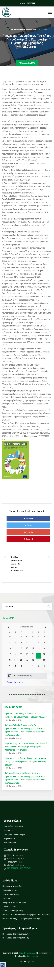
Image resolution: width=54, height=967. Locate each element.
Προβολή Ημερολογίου (15, 682)
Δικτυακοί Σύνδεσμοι (11, 906)
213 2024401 (12, 868)
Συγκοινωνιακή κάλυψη (11, 894)
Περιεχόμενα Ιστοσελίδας (12, 886)
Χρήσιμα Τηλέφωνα (10, 890)
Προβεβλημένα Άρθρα (17, 30)
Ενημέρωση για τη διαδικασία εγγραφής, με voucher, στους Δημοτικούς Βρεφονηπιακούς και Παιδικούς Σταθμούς (26, 761)
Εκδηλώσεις (8, 830)
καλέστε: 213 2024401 (28, 3)
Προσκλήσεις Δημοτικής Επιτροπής (16, 938)
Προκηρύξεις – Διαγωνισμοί (14, 834)
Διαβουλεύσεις (9, 838)
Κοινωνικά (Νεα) (31, 30)
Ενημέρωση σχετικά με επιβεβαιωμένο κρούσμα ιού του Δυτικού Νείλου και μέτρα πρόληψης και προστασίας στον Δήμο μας (26, 746)
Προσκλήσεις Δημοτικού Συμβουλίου (16, 934)
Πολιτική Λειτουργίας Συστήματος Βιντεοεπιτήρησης (23, 919)
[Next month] (45, 626)
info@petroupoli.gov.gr (15, 865)
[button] (3, 964)
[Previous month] (8, 626)
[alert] (27, 676)
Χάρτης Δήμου (8, 898)
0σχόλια (44, 30)
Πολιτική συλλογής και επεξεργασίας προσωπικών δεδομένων (26, 914)
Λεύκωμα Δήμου (10, 842)
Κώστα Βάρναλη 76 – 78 (16, 858)
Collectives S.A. (33, 956)
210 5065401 (25, 868)
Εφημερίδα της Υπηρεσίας (13, 826)
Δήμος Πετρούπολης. (27, 953)
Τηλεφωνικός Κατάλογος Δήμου (14, 902)
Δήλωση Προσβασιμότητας (13, 910)
